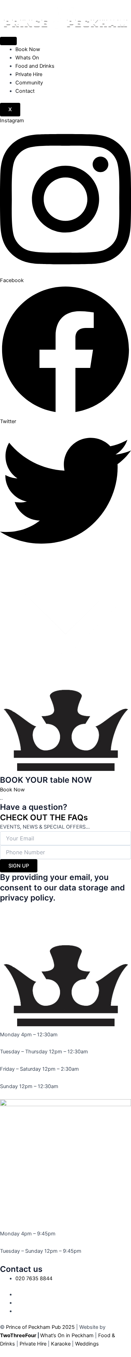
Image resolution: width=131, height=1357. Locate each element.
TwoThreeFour (18, 1335)
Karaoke (61, 1344)
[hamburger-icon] (8, 41)
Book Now (27, 49)
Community (29, 83)
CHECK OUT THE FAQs (44, 817)
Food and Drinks (34, 66)
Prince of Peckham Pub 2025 (40, 1327)
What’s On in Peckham (67, 1335)
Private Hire (28, 74)
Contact (25, 91)
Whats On (27, 58)
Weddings (87, 1344)
